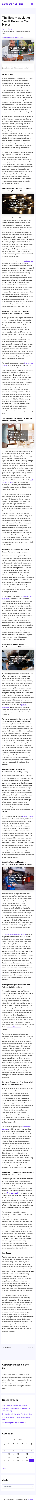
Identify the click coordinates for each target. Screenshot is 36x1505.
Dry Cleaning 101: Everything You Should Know (17, 1414)
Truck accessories (13, 1193)
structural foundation (14, 1027)
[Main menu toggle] (32, 4)
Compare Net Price (12, 3)
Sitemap (30, 1499)
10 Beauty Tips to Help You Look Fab (14, 1423)
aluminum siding (27, 816)
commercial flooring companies (15, 934)
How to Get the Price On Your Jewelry (14, 1405)
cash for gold (28, 261)
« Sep (4, 1469)
